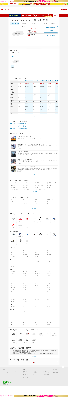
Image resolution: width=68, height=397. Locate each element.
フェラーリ (49, 297)
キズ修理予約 (35, 372)
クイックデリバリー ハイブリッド (52, 183)
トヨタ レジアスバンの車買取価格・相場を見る (18, 123)
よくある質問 (14, 371)
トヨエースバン (37, 187)
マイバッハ (25, 264)
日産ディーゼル (37, 254)
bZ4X (36, 199)
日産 (23, 250)
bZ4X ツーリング (50, 199)
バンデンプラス (25, 289)
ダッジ (36, 277)
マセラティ (13, 299)
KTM (36, 324)
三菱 (47, 250)
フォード (24, 273)
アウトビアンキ (25, 297)
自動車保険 (44, 375)
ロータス (36, 285)
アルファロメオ (13, 297)
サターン (36, 271)
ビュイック (13, 273)
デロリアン (25, 275)
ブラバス (36, 264)
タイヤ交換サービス (46, 374)
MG (35, 291)
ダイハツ (12, 254)
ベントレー (13, 285)
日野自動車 (49, 254)
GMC (48, 277)
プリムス (48, 275)
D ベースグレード (35, 80)
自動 (53, 23)
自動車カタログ (35, 375)
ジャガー (36, 283)
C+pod (12, 201)
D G (18, 80)
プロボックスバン (26, 189)
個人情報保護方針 (55, 372)
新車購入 (34, 371)
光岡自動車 (25, 254)
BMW (24, 261)
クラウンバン (13, 185)
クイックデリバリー (38, 182)
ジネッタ (24, 287)
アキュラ (48, 256)
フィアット (37, 297)
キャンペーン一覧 (5, 372)
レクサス (36, 256)
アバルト (12, 301)
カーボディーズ (49, 287)
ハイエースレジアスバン (15, 189)
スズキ (48, 252)
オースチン (49, 289)
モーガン (12, 289)
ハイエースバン (49, 187)
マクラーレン (37, 289)
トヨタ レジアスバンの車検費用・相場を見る (17, 125)
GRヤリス (36, 203)
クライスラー (25, 271)
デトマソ (48, 299)
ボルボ (24, 311)
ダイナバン (25, 187)
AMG (12, 261)
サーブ (12, 311)
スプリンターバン (50, 185)
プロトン (24, 322)
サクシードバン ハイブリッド (40, 185)
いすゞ (24, 252)
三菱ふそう (13, 256)
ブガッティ (49, 306)
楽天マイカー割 (25, 377)
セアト (24, 324)
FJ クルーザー (49, 201)
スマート (48, 261)
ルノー (36, 306)
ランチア (24, 299)
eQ (35, 201)
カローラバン (25, 182)
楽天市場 (65, 6)
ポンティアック (37, 273)
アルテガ (12, 266)
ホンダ (36, 250)
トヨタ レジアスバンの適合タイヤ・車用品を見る (18, 126)
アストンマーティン (26, 283)
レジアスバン (13, 55)
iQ (47, 203)
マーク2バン (49, 189)
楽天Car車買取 (45, 371)
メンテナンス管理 (25, 374)
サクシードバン (25, 185)
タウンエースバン (14, 187)
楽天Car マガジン (25, 375)
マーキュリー (49, 273)
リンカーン (13, 275)
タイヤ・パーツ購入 (36, 374)
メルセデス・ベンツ (14, 264)
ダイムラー (49, 283)
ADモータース (13, 317)
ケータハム (37, 287)
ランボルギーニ (37, 299)
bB (23, 199)
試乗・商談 (25, 371)
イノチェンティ (25, 301)
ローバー (48, 285)
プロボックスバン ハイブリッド (40, 189)
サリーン (36, 275)
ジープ (24, 277)
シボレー (48, 271)
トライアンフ (25, 291)
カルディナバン (13, 182)
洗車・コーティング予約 (46, 372)
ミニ (47, 264)
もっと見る (33, 116)
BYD (11, 322)
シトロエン (13, 306)
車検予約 (24, 372)
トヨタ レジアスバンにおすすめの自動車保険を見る (19, 128)
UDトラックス (25, 256)
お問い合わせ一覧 (10, 388)
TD (35, 322)
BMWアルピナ (37, 261)
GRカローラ (25, 203)
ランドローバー (25, 285)
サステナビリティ (17, 388)
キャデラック (13, 271)
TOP (3, 371)
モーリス (12, 291)
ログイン (65, 9)
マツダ (12, 252)
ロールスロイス (13, 287)
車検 (34, 23)
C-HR (24, 201)
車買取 (24, 23)
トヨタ (12, 250)
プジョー (24, 306)
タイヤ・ (44, 23)
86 (11, 199)
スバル (36, 252)
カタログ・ (15, 23)
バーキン (12, 324)
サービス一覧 (4, 388)
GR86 (12, 203)
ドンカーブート (49, 322)
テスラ (12, 277)
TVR (11, 283)
